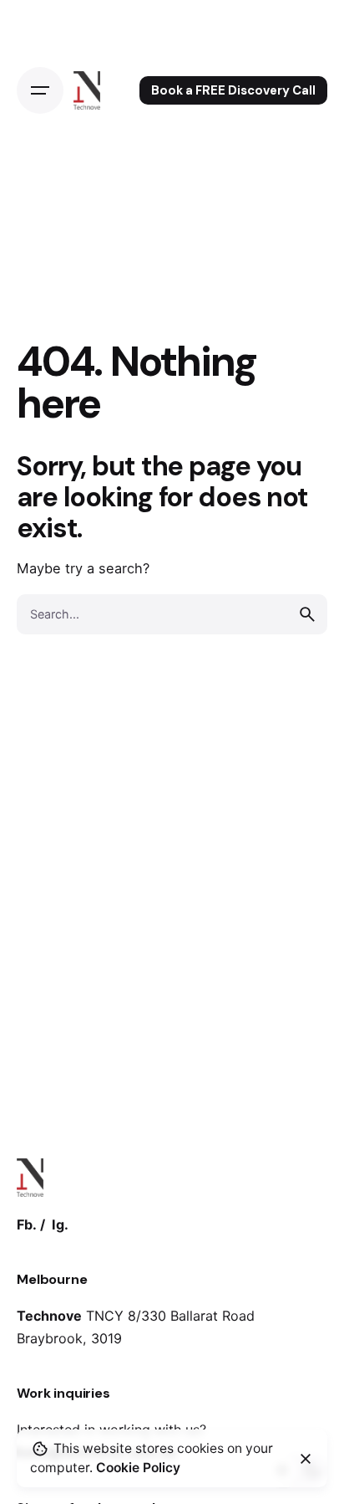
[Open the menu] (40, 90)
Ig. (60, 1224)
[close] (305, 1459)
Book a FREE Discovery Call (233, 90)
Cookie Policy (138, 1468)
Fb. (27, 1224)
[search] (307, 614)
